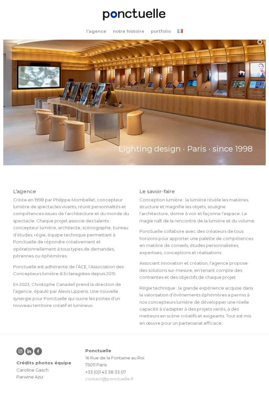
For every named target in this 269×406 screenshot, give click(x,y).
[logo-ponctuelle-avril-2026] (134, 15)
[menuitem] (96, 31)
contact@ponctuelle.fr (109, 378)
